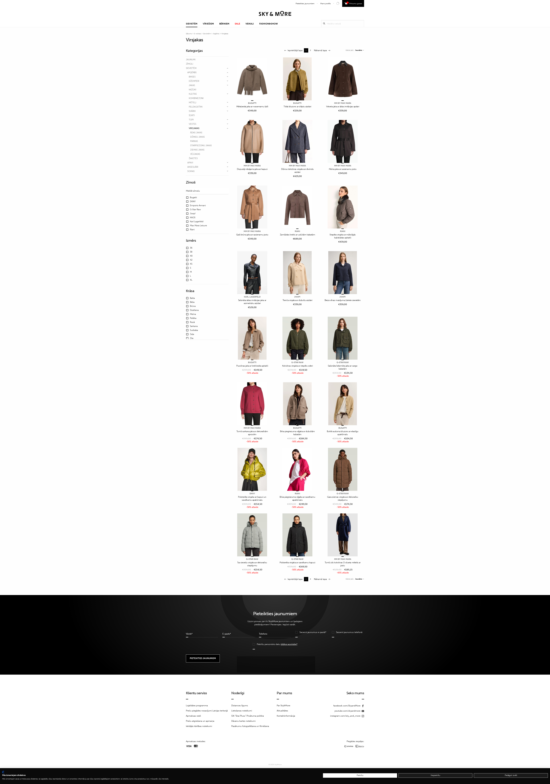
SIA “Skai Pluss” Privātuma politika (247, 716)
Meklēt (324, 23)
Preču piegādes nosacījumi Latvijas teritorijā (207, 710)
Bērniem (224, 23)
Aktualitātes (282, 710)
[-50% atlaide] (252, 338)
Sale (237, 23)
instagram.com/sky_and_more (345, 716)
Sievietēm (191, 23)
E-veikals (197, 34)
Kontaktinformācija (286, 716)
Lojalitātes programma (197, 705)
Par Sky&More (283, 705)
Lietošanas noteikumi (241, 710)
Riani (297, 231)
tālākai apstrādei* (289, 644)
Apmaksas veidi (193, 716)
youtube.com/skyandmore (347, 711)
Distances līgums (239, 705)
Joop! (297, 297)
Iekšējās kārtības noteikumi (199, 726)
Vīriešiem (208, 23)
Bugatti (252, 103)
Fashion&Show (268, 23)
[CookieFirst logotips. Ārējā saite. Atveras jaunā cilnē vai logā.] (3, 772)
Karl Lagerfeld (252, 297)
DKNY (252, 493)
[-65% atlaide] (342, 535)
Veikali (249, 23)
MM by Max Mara (342, 103)
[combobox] (359, 50)
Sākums (189, 34)
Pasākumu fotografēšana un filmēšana (250, 726)
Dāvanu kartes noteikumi (243, 721)
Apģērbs (216, 34)
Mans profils (325, 3)
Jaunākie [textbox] (358, 50)
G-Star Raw (297, 362)
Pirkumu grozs (354, 3)
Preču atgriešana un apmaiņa (200, 721)
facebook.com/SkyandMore (347, 705)
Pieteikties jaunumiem (305, 3)
